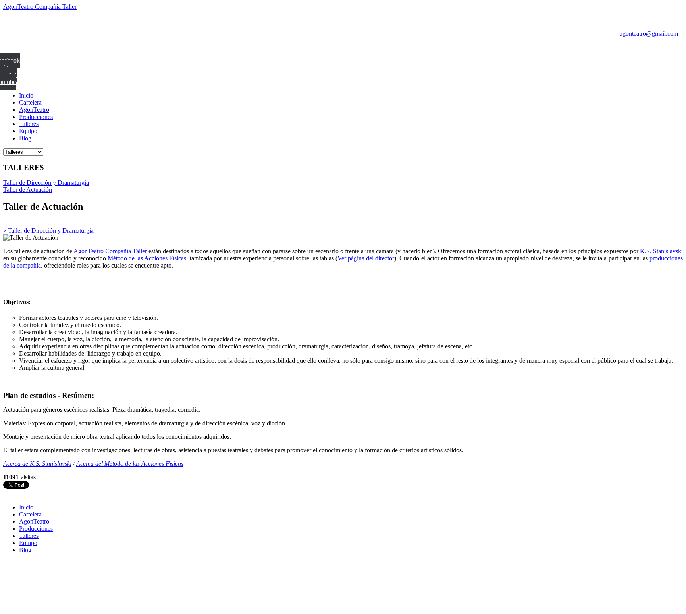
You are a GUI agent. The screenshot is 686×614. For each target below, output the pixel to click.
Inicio (26, 95)
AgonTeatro (34, 109)
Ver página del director (365, 258)
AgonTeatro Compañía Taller (40, 6)
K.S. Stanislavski (661, 251)
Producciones (36, 116)
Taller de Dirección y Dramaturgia (46, 182)
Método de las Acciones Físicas (147, 258)
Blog (25, 138)
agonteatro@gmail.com (649, 33)
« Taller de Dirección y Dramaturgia (48, 230)
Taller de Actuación (27, 189)
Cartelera (30, 102)
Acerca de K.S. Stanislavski (37, 463)
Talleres (29, 124)
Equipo (28, 131)
